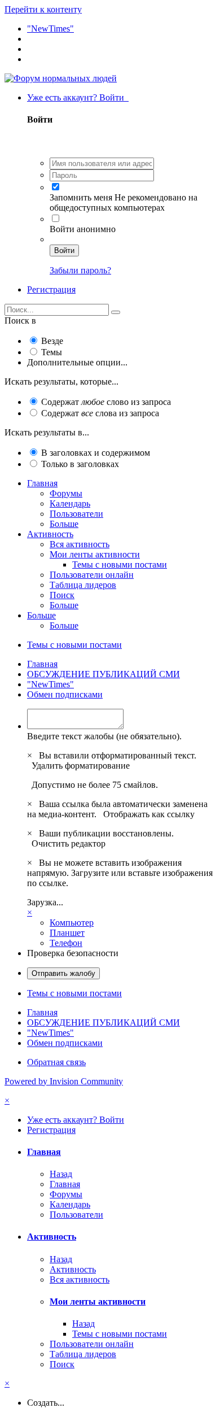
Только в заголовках (80, 464)
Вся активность (79, 544)
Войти (64, 250)
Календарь (70, 503)
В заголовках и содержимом (95, 452)
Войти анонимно (83, 229)
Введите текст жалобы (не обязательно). (104, 736)
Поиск (62, 595)
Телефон (66, 943)
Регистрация (51, 289)
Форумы (66, 493)
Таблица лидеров (83, 585)
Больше (64, 524)
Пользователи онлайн (92, 574)
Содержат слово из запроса (106, 402)
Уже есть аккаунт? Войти (78, 97)
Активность (50, 534)
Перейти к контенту (43, 9)
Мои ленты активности (95, 554)
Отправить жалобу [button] (63, 973)
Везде (52, 341)
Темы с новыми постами (119, 564)
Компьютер (72, 922)
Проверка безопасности (72, 953)
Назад (61, 1174)
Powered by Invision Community (64, 1081)
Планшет (67, 933)
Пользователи (76, 513)
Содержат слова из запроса (100, 413)
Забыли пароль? (80, 270)
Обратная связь (56, 1062)
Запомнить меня (81, 197)
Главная (42, 483)
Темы (51, 352)
